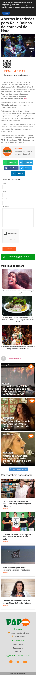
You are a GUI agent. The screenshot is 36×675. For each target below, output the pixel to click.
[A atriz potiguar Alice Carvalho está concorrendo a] (18, 414)
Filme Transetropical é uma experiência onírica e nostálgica (16, 568)
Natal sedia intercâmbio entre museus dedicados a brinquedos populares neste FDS (18, 347)
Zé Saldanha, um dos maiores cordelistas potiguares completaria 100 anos (17, 503)
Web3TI (23, 673)
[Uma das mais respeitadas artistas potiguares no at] (18, 449)
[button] (10, 162)
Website (5, 199)
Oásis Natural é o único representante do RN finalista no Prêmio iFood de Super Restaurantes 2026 (18, 320)
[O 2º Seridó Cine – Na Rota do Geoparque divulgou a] (18, 380)
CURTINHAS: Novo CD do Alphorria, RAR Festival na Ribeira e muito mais (18, 536)
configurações (29, 8)
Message (5, 206)
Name (4, 183)
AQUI (25, 99)
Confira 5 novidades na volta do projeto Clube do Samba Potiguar (17, 602)
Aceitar (6, 13)
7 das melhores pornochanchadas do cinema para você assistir (18, 292)
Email (4, 191)
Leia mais (5, 508)
